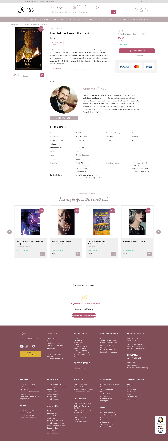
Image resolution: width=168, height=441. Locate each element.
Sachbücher (24, 389)
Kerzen (76, 415)
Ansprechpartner (53, 341)
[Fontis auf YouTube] (22, 346)
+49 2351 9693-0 (39, 1)
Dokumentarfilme (26, 413)
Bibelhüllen (51, 418)
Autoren (130, 384)
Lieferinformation (133, 365)
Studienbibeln (52, 413)
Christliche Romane (27, 384)
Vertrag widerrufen (30, 354)
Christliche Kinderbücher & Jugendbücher (30, 398)
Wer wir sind (51, 338)
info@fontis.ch (81, 171)
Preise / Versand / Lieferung (107, 346)
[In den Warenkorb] (42, 75)
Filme (54, 19)
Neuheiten (124, 19)
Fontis (78, 159)
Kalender (101, 19)
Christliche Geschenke (82, 403)
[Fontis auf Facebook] (30, 346)
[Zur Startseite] (24, 334)
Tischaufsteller (105, 394)
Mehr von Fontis (141, 19)
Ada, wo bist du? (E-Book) (62, 241)
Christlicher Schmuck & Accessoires (82, 411)
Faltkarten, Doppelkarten (56, 387)
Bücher (22, 19)
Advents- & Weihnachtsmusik (106, 423)
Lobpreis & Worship (107, 412)
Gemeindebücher (53, 433)
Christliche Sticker (54, 399)
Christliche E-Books (22, 24)
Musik (63, 19)
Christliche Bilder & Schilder (81, 418)
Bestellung (131, 363)
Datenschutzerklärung (108, 343)
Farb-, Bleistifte (53, 392)
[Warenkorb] (146, 9)
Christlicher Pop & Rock (109, 415)
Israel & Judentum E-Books (84, 389)
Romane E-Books (80, 387)
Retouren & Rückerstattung (137, 367)
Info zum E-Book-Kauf (136, 55)
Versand (25, 76)
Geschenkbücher (80, 422)
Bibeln (33, 19)
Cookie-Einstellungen (108, 350)
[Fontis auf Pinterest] (33, 346)
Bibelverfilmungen (27, 415)
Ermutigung (131, 399)
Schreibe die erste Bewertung (84, 315)
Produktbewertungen (108, 352)
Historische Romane (27, 387)
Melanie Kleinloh (57, 244)
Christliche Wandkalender (110, 384)
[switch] (160, 431)
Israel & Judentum (27, 394)
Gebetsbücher (52, 428)
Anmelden (144, 1)
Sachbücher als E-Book (82, 392)
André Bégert (127, 244)
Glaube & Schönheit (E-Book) (134, 241)
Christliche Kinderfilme (28, 418)
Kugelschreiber (52, 394)
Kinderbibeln (52, 416)
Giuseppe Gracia (95, 88)
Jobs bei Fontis (79, 368)
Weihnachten (132, 397)
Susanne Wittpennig (23, 246)
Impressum (51, 348)
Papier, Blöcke (52, 397)
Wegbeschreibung (54, 343)
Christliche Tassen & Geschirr (81, 407)
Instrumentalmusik (107, 420)
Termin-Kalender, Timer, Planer (109, 390)
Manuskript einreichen (55, 346)
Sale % (112, 19)
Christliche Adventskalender (106, 397)
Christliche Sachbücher (55, 423)
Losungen (104, 401)
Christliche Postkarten (55, 384)
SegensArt (51, 389)
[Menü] (164, 417)
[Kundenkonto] (141, 9)
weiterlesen (56, 68)
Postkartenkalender (107, 387)
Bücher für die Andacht (56, 426)
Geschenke (75, 19)
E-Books (44, 19)
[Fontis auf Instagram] (26, 346)
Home (13, 24)
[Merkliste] (136, 9)
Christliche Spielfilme (28, 410)
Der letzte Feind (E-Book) (39, 24)
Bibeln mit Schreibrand (55, 421)
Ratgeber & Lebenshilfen (29, 392)
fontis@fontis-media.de (140, 171)
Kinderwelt (131, 392)
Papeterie (88, 19)
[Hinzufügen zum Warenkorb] (42, 254)
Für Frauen (131, 387)
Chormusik (104, 417)
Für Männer (131, 389)
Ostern (129, 394)
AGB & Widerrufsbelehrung (108, 339)
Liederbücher (52, 430)
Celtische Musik (106, 427)
